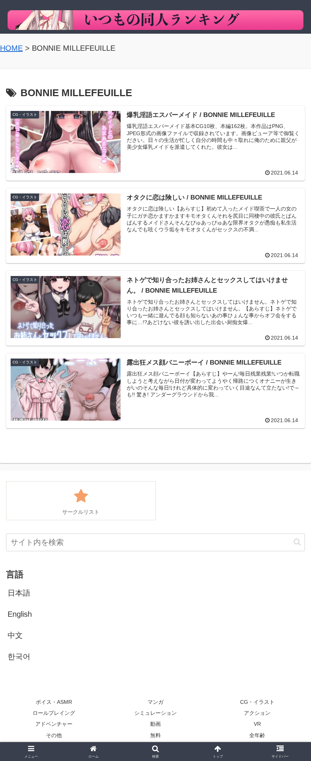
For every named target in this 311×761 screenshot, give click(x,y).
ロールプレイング (54, 713)
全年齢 (257, 735)
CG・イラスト (257, 702)
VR (257, 724)
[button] (297, 542)
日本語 (19, 593)
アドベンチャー (53, 724)
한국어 (19, 656)
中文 (15, 635)
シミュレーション (155, 713)
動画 (155, 724)
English (20, 614)
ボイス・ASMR (54, 702)
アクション (257, 713)
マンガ (155, 702)
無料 (155, 735)
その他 (54, 735)
